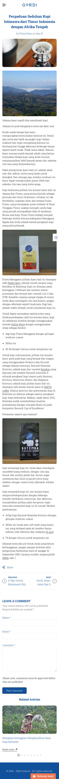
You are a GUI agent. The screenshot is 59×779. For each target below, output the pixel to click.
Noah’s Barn (14, 282)
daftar (5, 557)
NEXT (48, 577)
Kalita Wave (18, 324)
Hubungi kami (44, 776)
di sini (49, 531)
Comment (8, 645)
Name (6, 617)
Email (6, 631)
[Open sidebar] (56, 237)
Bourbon (45, 369)
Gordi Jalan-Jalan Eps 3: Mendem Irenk (42, 584)
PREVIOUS (12, 577)
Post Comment (14, 690)
